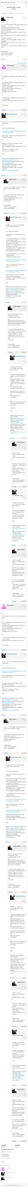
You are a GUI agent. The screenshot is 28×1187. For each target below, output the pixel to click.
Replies (11, 13)
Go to (21, 13)
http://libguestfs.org (10, 297)
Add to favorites (6, 1158)
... (2, 79)
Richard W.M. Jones (12, 114)
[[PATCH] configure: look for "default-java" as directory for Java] (2, 6)
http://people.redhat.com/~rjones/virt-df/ (18, 432)
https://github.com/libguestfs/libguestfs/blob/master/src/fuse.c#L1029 (16, 260)
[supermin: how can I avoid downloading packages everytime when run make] (26, 6)
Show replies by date (22, 63)
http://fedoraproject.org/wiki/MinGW (10, 170)
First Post (4, 13)
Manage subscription (7, 1151)
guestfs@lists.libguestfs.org (7, 1149)
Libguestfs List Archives (8, 2)
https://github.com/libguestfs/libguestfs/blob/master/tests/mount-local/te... (16, 271)
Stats (16, 13)
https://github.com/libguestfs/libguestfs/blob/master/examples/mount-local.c (14, 131)
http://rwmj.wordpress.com (8, 163)
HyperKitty (13, 1185)
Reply (3, 59)
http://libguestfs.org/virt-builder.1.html (18, 539)
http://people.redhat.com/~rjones (9, 160)
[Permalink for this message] (26, 18)
